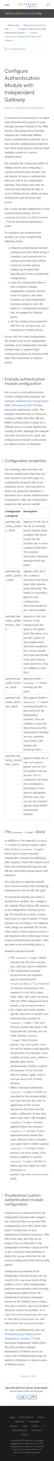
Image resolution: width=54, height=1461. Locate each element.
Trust (25, 1426)
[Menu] (7, 4)
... (14, 29)
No (31, 1397)
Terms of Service (26, 1417)
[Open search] (48, 4)
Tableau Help (13, 25)
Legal (12, 1417)
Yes (20, 1397)
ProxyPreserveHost (20, 984)
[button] (6, 49)
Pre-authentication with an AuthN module (26, 217)
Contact (35, 1426)
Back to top (28, 1376)
